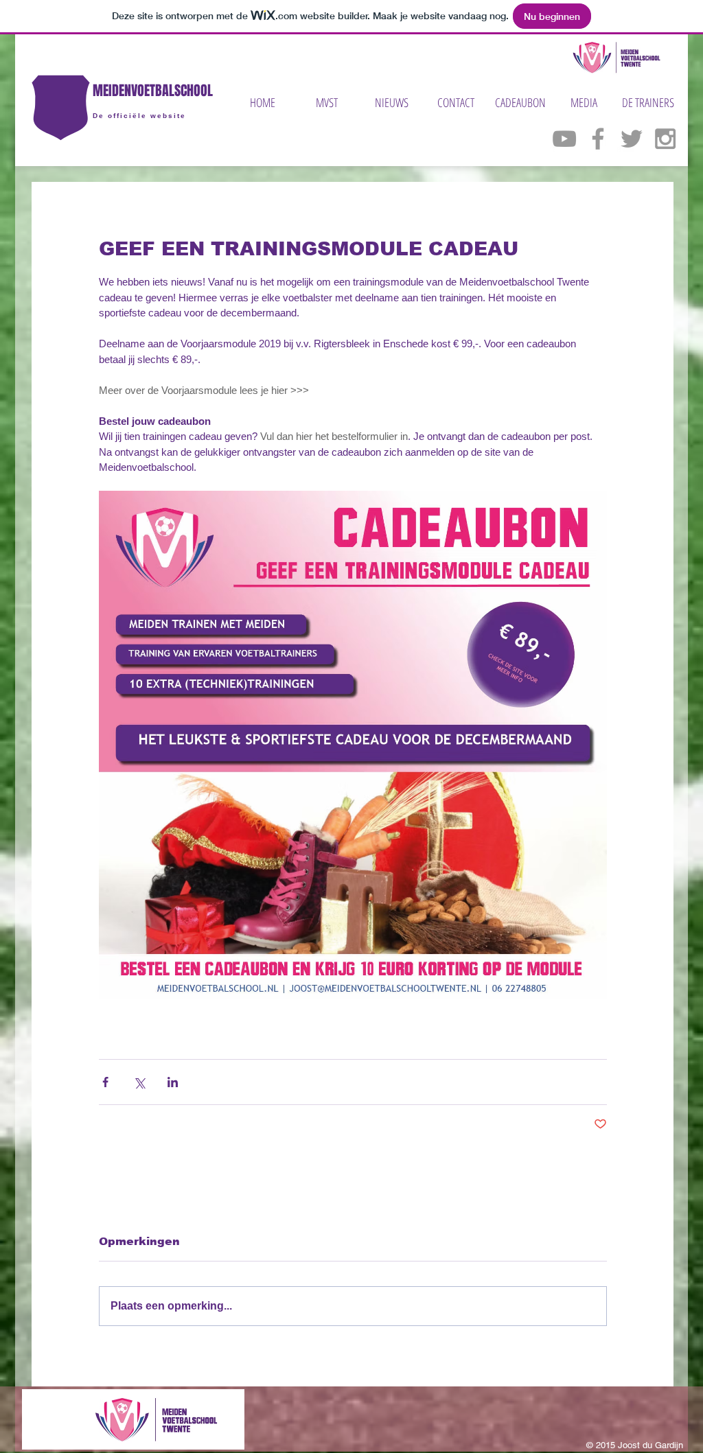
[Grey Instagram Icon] (665, 138)
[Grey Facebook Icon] (598, 138)
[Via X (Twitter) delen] (139, 1082)
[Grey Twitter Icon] (631, 138)
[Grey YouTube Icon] (564, 138)
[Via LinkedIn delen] (172, 1082)
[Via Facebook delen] (105, 1082)
